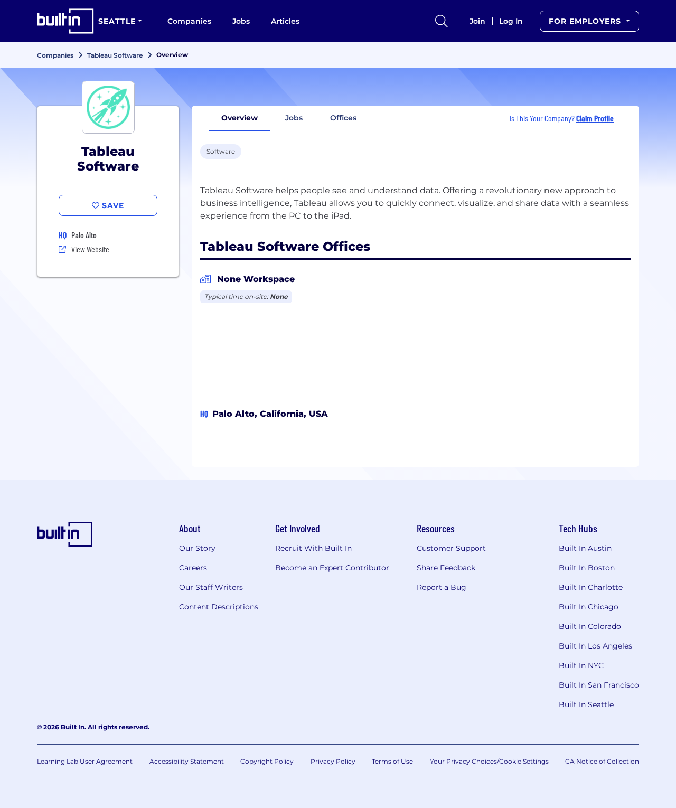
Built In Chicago (588, 607)
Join (477, 21)
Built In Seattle (586, 704)
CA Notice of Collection (602, 761)
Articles (285, 21)
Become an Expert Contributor (332, 567)
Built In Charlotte (591, 587)
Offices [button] (343, 118)
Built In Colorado (590, 626)
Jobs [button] (294, 118)
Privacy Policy (333, 761)
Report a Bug (441, 587)
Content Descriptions (218, 607)
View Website (90, 249)
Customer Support (451, 548)
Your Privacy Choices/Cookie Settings (489, 761)
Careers (193, 567)
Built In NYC (581, 665)
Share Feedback (446, 567)
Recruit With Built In (313, 548)
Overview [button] (239, 118)
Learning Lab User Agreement (85, 761)
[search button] (441, 21)
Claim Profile (595, 118)
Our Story (197, 548)
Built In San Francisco (599, 685)
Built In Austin (585, 548)
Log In (511, 21)
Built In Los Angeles (595, 646)
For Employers (586, 21)
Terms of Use (392, 761)
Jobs (241, 21)
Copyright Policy (267, 761)
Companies (189, 21)
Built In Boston (587, 567)
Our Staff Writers (211, 587)
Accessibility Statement (186, 761)
